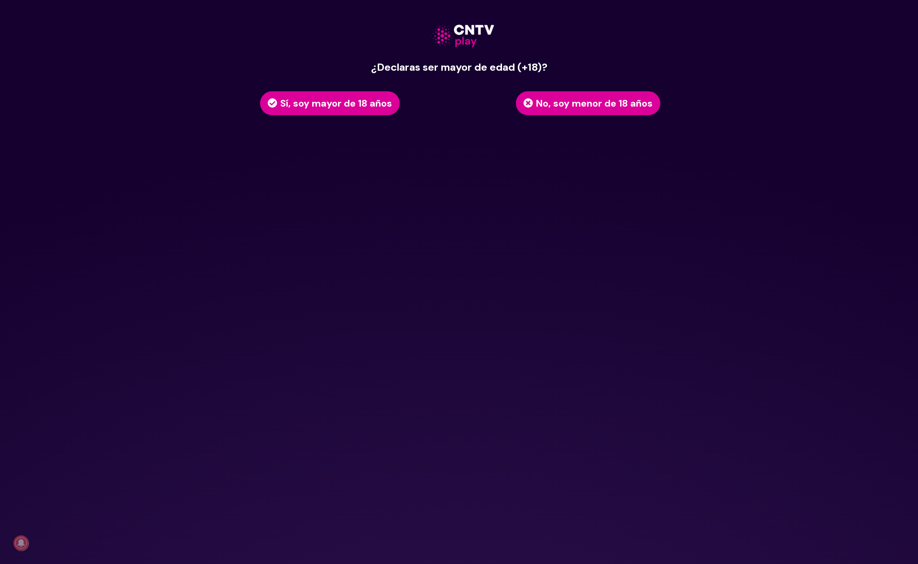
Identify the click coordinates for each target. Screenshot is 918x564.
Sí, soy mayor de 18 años (336, 103)
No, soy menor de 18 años (594, 103)
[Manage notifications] (21, 543)
